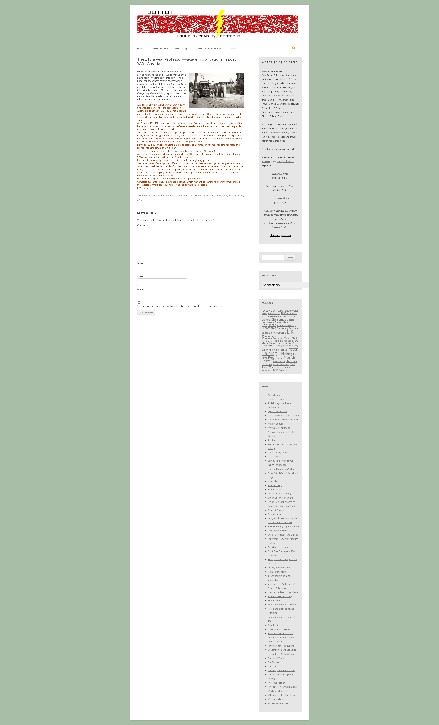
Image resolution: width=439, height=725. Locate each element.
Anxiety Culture (275, 423)
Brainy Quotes (275, 489)
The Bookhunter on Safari (281, 468)
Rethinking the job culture (281, 645)
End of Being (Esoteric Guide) (283, 534)
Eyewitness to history (279, 547)
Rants (264, 357)
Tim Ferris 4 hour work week (282, 686)
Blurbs (283, 316)
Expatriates (269, 328)
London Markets (284, 338)
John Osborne (278, 332)
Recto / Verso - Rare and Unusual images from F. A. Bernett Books (281, 637)
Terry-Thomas (285, 161)
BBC (284, 313)
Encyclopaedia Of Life (279, 530)
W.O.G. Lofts (270, 370)
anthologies (291, 310)
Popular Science (276, 625)
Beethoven (292, 313)
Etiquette (269, 325)
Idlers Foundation (277, 571)
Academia (168, 195)
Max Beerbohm (290, 341)
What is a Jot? (183, 48)
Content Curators (277, 510)
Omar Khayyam (270, 349)
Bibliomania (271, 316)
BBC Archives (274, 456)
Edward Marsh (282, 322)
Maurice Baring (275, 340)
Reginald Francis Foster (279, 359)
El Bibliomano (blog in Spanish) (283, 526)
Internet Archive (276, 579)
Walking (283, 370)
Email (140, 276)
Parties (283, 349)
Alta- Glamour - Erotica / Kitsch (283, 415)
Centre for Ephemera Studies (283, 505)
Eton (279, 325)
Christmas (278, 319)
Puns (296, 354)
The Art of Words (276, 658)
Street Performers (281, 364)
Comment (143, 225)
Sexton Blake (279, 361)
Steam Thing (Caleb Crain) (281, 653)
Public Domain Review (279, 629)
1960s (265, 310)
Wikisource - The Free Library (283, 695)
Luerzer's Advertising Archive (283, 592)
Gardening (282, 328)
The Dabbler (274, 662)
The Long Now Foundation (281, 670)
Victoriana (285, 367)
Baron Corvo (274, 313)
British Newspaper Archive (281, 501)
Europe (198, 195)
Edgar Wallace (268, 322)
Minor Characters (271, 343)
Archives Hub (274, 440)
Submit (232, 48)
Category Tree (159, 48)
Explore (272, 542)
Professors (208, 195)
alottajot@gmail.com (280, 235)
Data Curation (275, 514)
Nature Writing (291, 346)
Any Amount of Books (279, 427)
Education (188, 195)
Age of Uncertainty (277, 411)
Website (141, 289)
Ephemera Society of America (283, 538)
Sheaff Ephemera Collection (282, 649)
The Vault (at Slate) (277, 682)
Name (140, 263)
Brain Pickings (275, 485)
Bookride (272, 481)
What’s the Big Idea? (209, 48)
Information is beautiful (280, 575)
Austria (178, 195)
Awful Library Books (278, 452)
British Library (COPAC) (279, 493)
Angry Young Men (276, 311)
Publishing (285, 354)
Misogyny (279, 345)
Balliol (264, 313)
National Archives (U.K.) (280, 596)
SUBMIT (266, 161)
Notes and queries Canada (282, 604)
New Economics (276, 600)
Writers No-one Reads (279, 703)
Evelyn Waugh (289, 325)
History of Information (279, 567)
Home (140, 48)
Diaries (290, 319)
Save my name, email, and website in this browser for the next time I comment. (181, 306)
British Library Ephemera (280, 497)
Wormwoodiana (276, 699)
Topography (221, 195)
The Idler (274, 367)
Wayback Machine (277, 690)
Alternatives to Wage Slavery (283, 419)
